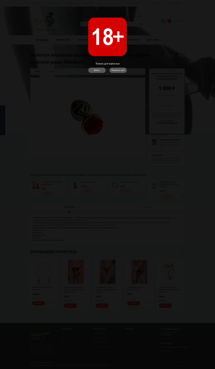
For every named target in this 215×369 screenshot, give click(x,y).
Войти (97, 70)
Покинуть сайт (118, 70)
